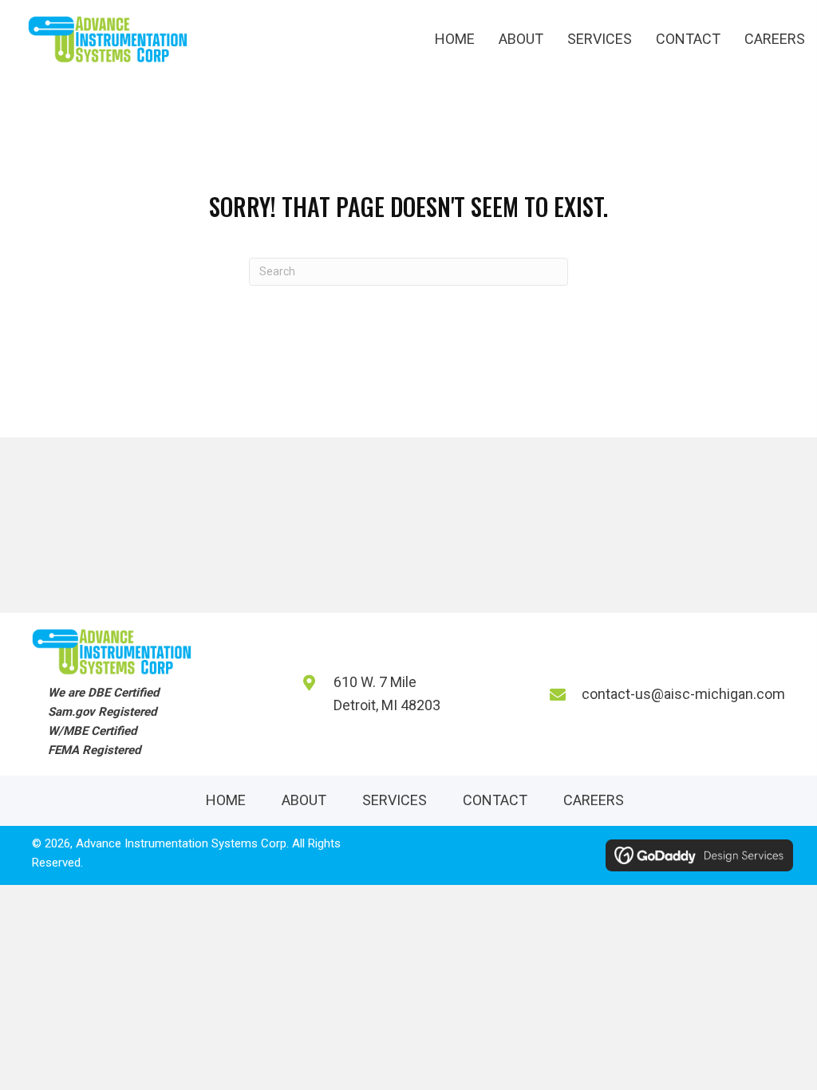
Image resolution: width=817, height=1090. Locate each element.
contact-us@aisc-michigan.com (683, 693)
